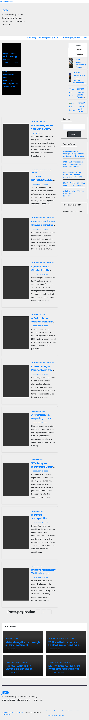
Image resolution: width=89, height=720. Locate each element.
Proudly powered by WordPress (13, 712)
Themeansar (6, 714)
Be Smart (6, 53)
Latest (78, 45)
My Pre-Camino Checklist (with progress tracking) (42, 270)
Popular (78, 50)
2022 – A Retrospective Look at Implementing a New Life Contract (73, 164)
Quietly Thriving (37, 459)
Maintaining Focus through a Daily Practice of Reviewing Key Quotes (73, 153)
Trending (79, 54)
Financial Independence (70, 711)
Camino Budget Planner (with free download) (41, 370)
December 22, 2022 (40, 229)
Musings (61, 715)
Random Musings (8, 74)
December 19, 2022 (40, 274)
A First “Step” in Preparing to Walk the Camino (42, 418)
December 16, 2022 (40, 374)
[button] (81, 32)
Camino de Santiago (80, 89)
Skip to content (6, 2)
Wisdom (13, 53)
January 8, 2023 (11, 63)
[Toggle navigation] (85, 32)
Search (66, 119)
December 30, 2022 (40, 184)
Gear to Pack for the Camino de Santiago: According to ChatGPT (72, 174)
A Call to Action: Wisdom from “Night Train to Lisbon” (43, 322)
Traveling (80, 92)
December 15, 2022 (40, 577)
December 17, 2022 (40, 326)
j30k (5, 10)
